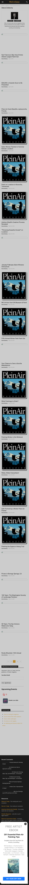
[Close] (25, 824)
